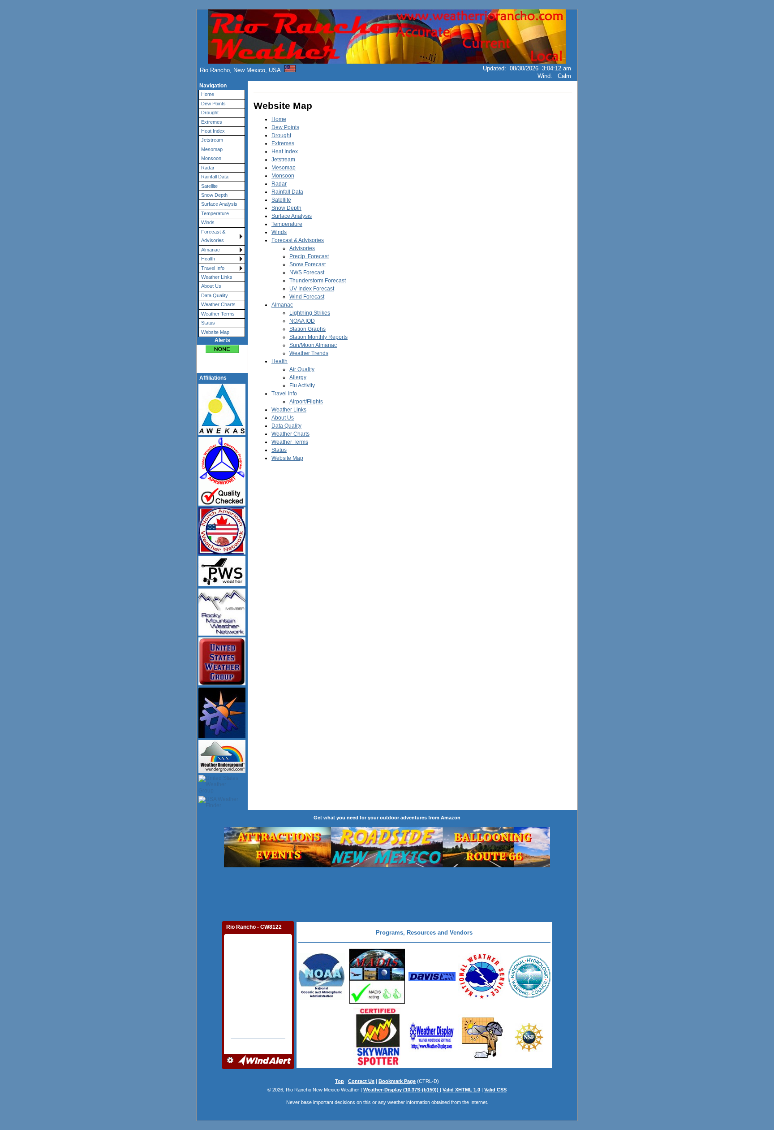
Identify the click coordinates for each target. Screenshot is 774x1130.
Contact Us (361, 1081)
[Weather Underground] (218, 756)
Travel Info (212, 268)
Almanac (210, 249)
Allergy (297, 377)
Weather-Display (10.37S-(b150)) (401, 1089)
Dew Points (213, 103)
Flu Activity (302, 385)
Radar (208, 167)
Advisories (302, 248)
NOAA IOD (302, 321)
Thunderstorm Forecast (317, 280)
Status (208, 322)
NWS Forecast (306, 272)
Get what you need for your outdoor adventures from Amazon (387, 817)
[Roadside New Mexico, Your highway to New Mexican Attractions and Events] (387, 865)
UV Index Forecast (311, 289)
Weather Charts (218, 304)
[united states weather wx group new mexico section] (218, 661)
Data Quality (214, 295)
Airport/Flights (306, 401)
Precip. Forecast (309, 256)
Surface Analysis (219, 204)
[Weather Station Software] (432, 1052)
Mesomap (212, 149)
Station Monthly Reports (318, 337)
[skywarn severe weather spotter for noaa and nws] (376, 1064)
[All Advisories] (222, 349)
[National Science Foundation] (529, 1049)
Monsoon (211, 158)
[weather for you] (218, 712)
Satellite (209, 186)
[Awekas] (218, 409)
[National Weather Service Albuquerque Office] (321, 998)
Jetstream (212, 140)
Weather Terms (218, 313)
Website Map (215, 332)
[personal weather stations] (218, 571)
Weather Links (216, 277)
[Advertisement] (387, 893)
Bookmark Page (397, 1081)
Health (208, 258)
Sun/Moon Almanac (313, 345)
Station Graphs (307, 329)
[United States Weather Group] (218, 784)
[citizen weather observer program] (218, 471)
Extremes (211, 122)
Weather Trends (308, 353)
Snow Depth (214, 195)
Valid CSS (495, 1089)
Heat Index (213, 131)
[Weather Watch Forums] (481, 1058)
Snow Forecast (307, 264)
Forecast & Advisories (213, 236)
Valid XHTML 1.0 (461, 1089)
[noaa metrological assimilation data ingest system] (377, 1003)
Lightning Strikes (309, 313)
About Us (211, 286)
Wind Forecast (306, 297)
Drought (210, 112)
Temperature (215, 213)
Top (339, 1081)
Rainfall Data (214, 176)
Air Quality (301, 369)
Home (207, 94)
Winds (208, 222)
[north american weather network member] (218, 531)
